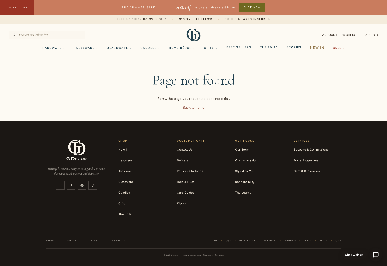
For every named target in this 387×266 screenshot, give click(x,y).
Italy (308, 240)
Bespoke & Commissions (311, 149)
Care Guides (186, 192)
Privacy (52, 240)
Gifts (209, 48)
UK (216, 240)
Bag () (370, 35)
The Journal (243, 192)
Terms (71, 240)
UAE (338, 240)
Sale (337, 48)
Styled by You (244, 171)
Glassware (117, 48)
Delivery (182, 160)
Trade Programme (306, 160)
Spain (323, 240)
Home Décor (180, 48)
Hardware (52, 48)
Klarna (181, 203)
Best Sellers (239, 47)
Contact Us (185, 149)
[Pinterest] (82, 185)
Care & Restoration (307, 171)
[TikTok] (92, 185)
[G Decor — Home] (193, 35)
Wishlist (349, 35)
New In (317, 48)
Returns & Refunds (190, 171)
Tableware (84, 48)
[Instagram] (60, 185)
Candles (148, 48)
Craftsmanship (245, 160)
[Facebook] (71, 185)
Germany (270, 240)
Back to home (193, 107)
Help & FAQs (186, 182)
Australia (247, 240)
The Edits (269, 47)
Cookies (91, 240)
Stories (294, 47)
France (290, 240)
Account (330, 35)
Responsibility (244, 182)
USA (229, 240)
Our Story (242, 149)
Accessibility (116, 240)
